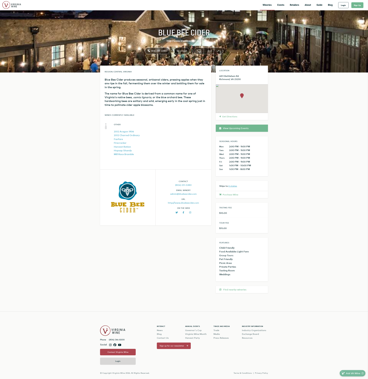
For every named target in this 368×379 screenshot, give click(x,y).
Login (343, 5)
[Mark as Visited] (218, 51)
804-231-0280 (159, 50)
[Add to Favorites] (199, 51)
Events (280, 5)
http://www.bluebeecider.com (184, 41)
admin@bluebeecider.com (183, 194)
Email (183, 50)
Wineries (267, 5)
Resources (247, 338)
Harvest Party (192, 338)
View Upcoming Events (235, 128)
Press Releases (221, 338)
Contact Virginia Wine (118, 352)
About (308, 5)
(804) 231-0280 (183, 185)
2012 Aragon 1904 (124, 131)
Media (216, 334)
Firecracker (120, 142)
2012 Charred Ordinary (127, 135)
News (160, 330)
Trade (216, 330)
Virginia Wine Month (196, 334)
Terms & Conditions (243, 373)
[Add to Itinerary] (209, 51)
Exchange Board (250, 334)
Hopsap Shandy (123, 150)
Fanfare (118, 139)
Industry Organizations (254, 330)
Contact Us (163, 338)
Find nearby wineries (234, 289)
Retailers (294, 5)
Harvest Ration (122, 146)
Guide (319, 5)
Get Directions (229, 116)
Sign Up (357, 5)
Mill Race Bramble (124, 154)
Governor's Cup (193, 330)
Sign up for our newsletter (172, 346)
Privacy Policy (261, 373)
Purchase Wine (230, 194)
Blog (330, 5)
